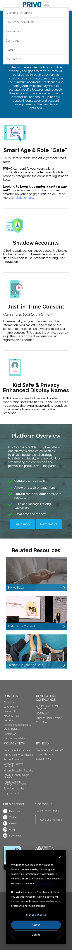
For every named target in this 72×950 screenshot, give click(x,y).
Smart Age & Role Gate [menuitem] (17, 750)
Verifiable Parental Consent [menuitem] (14, 765)
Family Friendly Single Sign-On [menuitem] (17, 776)
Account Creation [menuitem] (13, 759)
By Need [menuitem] (42, 743)
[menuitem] (51, 713)
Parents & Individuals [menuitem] (20, 22)
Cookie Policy (42, 882)
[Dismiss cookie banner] (59, 858)
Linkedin (14, 823)
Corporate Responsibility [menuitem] (17, 724)
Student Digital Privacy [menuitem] (49, 717)
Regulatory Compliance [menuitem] (46, 697)
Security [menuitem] (8, 720)
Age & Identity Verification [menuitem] (18, 754)
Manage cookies (36, 914)
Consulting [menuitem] (42, 722)
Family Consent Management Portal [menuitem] (15, 783)
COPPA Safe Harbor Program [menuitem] (47, 707)
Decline (36, 934)
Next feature (48, 524)
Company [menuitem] (12, 40)
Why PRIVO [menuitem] (11, 706)
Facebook (14, 811)
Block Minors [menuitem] (43, 758)
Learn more (22, 524)
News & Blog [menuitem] (11, 715)
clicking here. (24, 197)
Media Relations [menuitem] (13, 729)
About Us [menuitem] (9, 702)
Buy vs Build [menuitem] (11, 793)
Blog (12, 829)
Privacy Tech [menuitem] (14, 743)
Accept (36, 924)
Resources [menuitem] (13, 31)
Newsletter (15, 835)
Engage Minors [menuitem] (44, 754)
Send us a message (51, 819)
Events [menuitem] (10, 50)
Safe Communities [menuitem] (14, 788)
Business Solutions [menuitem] (19, 13)
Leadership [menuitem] (10, 711)
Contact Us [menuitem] (14, 59)
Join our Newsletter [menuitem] (15, 738)
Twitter (13, 817)
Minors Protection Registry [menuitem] (18, 770)
